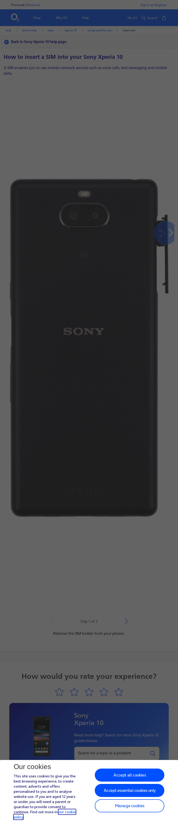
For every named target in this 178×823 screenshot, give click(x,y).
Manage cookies (129, 806)
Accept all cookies (129, 775)
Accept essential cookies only (130, 790)
